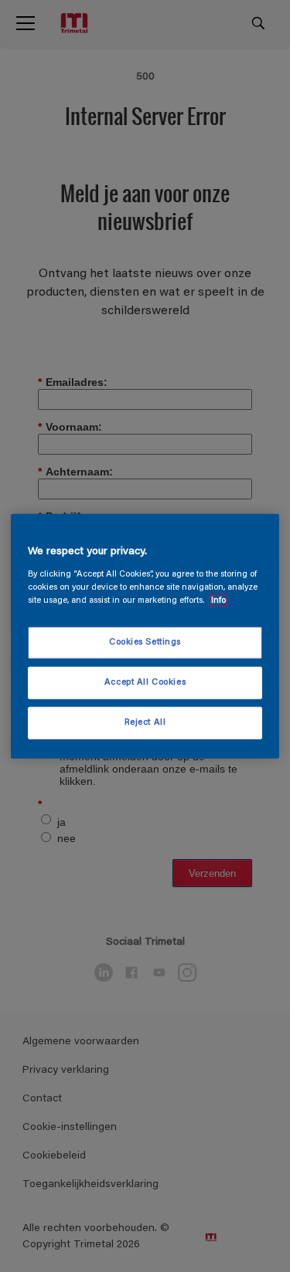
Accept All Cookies (145, 682)
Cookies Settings (145, 642)
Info (218, 600)
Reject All (145, 722)
